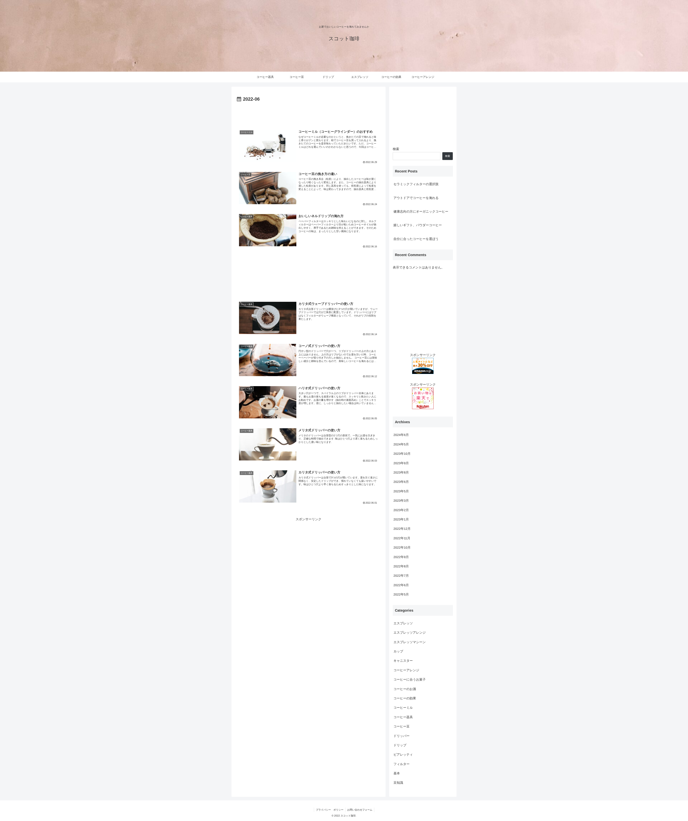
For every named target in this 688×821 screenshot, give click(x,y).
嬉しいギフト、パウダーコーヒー (417, 225)
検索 (396, 149)
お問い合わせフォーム (359, 809)
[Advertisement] (308, 113)
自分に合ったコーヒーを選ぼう (416, 239)
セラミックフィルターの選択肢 (416, 184)
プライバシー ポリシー (329, 809)
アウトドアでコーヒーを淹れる (416, 198)
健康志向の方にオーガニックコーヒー (420, 211)
